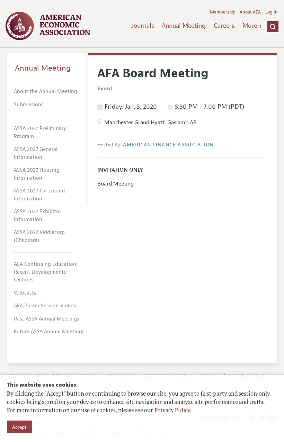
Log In (271, 12)
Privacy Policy (172, 411)
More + (252, 25)
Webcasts (25, 293)
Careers (224, 25)
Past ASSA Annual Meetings (46, 319)
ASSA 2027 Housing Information (37, 174)
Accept (19, 427)
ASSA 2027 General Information (35, 153)
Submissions (29, 104)
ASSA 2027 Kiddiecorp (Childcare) (39, 236)
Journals (142, 25)
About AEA (250, 12)
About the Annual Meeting (45, 91)
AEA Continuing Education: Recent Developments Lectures (46, 272)
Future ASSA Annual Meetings (49, 331)
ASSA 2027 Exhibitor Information (37, 215)
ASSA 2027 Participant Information (39, 195)
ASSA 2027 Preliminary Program (40, 132)
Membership (223, 12)
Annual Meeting (184, 25)
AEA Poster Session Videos (45, 306)
